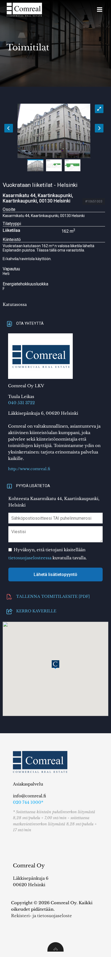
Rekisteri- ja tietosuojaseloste (41, 915)
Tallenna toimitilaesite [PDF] (53, 596)
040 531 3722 (21, 402)
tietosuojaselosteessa (29, 557)
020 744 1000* (28, 802)
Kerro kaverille (36, 610)
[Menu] (99, 9)
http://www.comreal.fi (29, 468)
